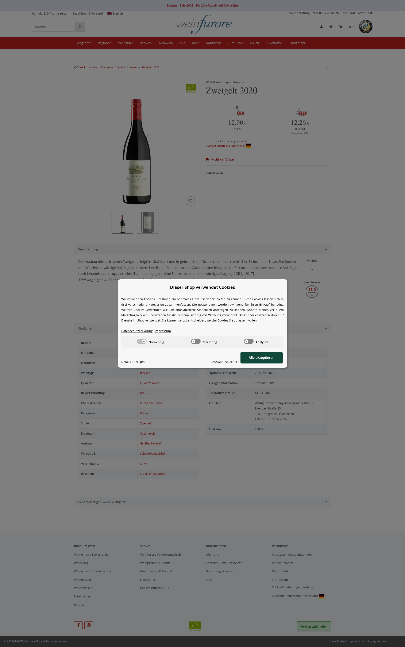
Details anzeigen (133, 362)
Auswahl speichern (225, 362)
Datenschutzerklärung (137, 331)
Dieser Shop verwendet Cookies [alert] (202, 287)
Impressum (163, 331)
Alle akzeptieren (261, 357)
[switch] (142, 341)
